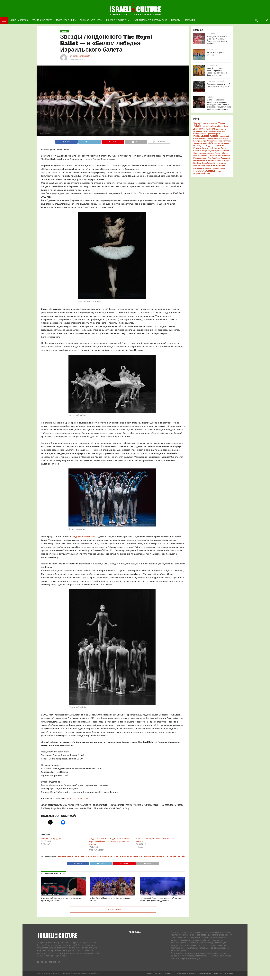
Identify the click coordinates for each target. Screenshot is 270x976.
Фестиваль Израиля (215, 160)
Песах (212, 153)
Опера (195, 153)
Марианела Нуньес (154, 856)
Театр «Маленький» (66, 20)
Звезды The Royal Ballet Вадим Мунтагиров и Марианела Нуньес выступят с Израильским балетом (109, 841)
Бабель (213, 126)
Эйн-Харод (197, 163)
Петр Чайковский (175, 856)
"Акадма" (197, 123)
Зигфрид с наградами (51, 839)
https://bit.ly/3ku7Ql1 (77, 798)
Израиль (217, 134)
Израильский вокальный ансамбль (213, 138)
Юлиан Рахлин (207, 163)
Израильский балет (132, 856)
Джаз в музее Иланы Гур (204, 129)
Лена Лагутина (224, 141)
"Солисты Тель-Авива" (209, 123)
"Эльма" (222, 123)
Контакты (190, 20)
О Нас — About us (155, 973)
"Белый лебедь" (65, 856)
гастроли (218, 165)
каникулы (198, 168)
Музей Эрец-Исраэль (218, 151)
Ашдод (205, 126)
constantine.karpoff (81, 56)
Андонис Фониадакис (84, 536)
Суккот (204, 158)
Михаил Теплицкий (221, 143)
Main (197, 126)
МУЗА (210, 143)
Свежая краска (214, 156)
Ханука (227, 160)
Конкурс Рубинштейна (118, 20)
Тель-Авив (212, 158)
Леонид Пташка (200, 143)
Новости (175, 20)
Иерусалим (207, 131)
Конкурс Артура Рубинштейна (205, 141)
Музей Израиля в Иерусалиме (204, 146)
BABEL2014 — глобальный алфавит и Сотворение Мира (188, 973)
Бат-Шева (223, 126)
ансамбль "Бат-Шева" (202, 166)
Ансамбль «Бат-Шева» (91, 20)
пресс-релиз (204, 171)
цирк (208, 174)
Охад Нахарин (204, 153)
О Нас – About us (19, 20)
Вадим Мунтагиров (110, 856)
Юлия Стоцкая (219, 163)
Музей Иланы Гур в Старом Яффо (150, 20)
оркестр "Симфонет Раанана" (215, 168)
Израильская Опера (42, 20)
